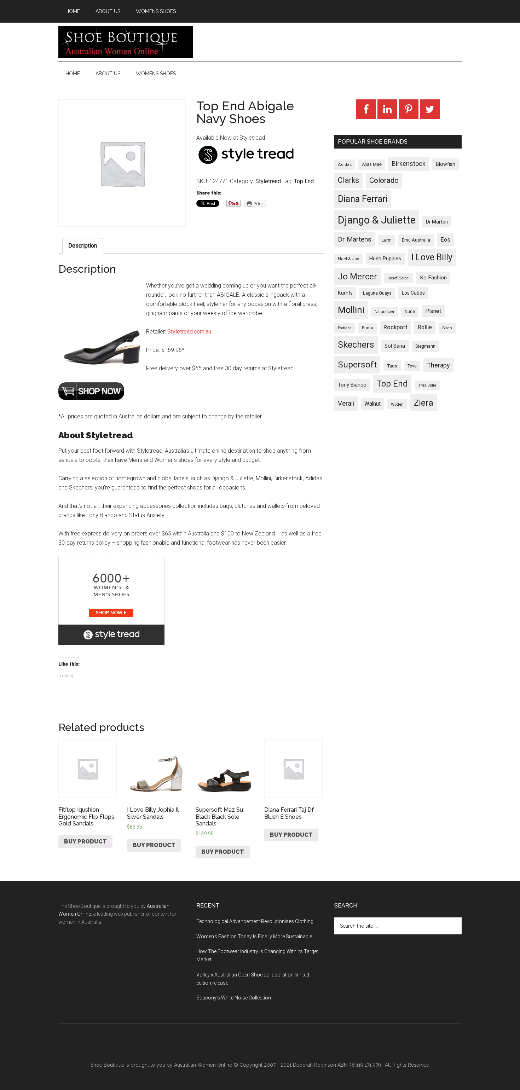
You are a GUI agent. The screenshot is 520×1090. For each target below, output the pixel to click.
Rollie (425, 327)
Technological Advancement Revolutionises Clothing (254, 921)
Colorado (384, 180)
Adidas (345, 164)
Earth (387, 240)
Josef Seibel (398, 278)
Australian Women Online (203, 1065)
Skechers (356, 345)
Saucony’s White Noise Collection (233, 998)
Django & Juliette (377, 220)
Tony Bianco (352, 385)
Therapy (438, 365)
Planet (433, 311)
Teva (412, 366)
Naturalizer (384, 311)
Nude (410, 311)
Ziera (423, 403)
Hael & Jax (348, 258)
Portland (345, 328)
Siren (447, 327)
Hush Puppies (385, 258)
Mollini (351, 310)
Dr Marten (437, 222)
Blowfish (445, 164)
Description (82, 245)
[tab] (82, 246)
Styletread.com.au (189, 331)
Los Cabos (413, 293)
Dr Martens (354, 239)
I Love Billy (431, 257)
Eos (445, 239)
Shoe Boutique (125, 42)
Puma (367, 327)
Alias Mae (372, 164)
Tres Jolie (427, 385)
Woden (397, 404)
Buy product (85, 841)
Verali (346, 403)
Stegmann (425, 346)
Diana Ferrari (363, 199)
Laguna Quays (377, 293)
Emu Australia (416, 240)
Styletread (268, 181)
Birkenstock (409, 163)
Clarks (348, 180)
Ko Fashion (433, 277)
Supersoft (357, 364)
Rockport (395, 327)
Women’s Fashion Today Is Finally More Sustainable (254, 936)
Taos (392, 366)
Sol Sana (395, 346)
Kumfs (345, 293)
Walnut (372, 404)
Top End (304, 181)
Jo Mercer (357, 277)
